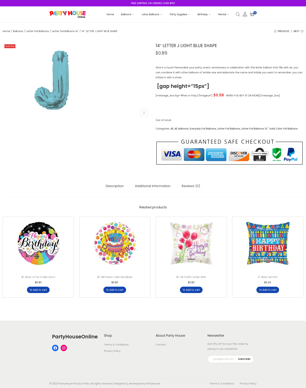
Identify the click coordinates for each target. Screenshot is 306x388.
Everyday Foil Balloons (203, 128)
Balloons (18, 31)
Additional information (152, 186)
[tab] (115, 186)
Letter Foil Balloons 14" (65, 31)
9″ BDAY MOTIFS (267, 277)
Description (115, 186)
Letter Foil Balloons (37, 31)
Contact (161, 344)
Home (6, 31)
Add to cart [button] (40, 290)
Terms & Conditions (116, 344)
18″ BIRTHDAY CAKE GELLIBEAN (114, 277)
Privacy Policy (112, 351)
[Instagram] (64, 348)
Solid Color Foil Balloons (283, 128)
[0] (252, 14)
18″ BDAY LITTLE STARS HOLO (38, 277)
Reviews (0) (191, 186)
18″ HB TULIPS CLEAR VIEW (191, 277)
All (172, 128)
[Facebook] (55, 348)
